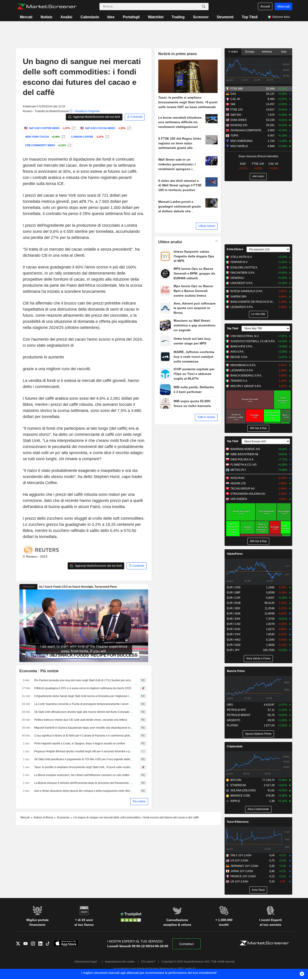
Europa (249, 51)
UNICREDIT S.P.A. (241, 283)
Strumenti (225, 17)
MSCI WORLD (239, 146)
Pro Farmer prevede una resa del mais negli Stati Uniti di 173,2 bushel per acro (82, 680)
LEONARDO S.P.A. (241, 307)
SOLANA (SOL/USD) (243, 790)
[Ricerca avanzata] (204, 6)
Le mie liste (258, 314)
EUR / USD (234, 587)
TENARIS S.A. (239, 380)
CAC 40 (235, 99)
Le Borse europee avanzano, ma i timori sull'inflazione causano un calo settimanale (83, 775)
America (267, 51)
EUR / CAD (234, 624)
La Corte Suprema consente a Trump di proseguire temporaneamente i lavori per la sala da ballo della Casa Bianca (83, 704)
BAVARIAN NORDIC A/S (245, 449)
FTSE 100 (236, 109)
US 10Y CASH (239, 860)
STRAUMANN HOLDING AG (247, 493)
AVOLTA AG (237, 478)
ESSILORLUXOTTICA (243, 267)
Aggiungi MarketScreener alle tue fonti (96, 116)
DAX (233, 93)
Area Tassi (258, 889)
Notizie (46, 17)
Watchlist (155, 17)
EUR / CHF (233, 597)
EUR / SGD (234, 645)
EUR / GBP (233, 592)
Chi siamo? (148, 961)
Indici (234, 51)
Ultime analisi (170, 242)
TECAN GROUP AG (242, 488)
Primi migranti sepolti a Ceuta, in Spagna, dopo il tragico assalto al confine (79, 743)
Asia (283, 51)
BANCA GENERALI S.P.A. (246, 375)
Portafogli (131, 17)
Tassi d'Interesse (238, 821)
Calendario (89, 17)
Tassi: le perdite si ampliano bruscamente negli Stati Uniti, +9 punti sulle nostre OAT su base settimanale (83, 767)
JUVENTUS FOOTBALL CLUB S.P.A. (252, 341)
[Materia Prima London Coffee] (106, 137)
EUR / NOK (234, 613)
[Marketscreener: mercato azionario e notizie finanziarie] (46, 6)
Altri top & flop (258, 428)
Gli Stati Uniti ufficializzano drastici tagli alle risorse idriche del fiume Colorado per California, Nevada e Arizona (83, 711)
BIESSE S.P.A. (239, 357)
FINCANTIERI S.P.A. (242, 272)
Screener (201, 17)
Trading (178, 17)
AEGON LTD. (238, 483)
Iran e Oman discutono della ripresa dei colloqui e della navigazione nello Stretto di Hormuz (83, 790)
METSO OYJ (238, 469)
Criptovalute (235, 746)
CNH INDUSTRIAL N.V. (244, 336)
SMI (232, 104)
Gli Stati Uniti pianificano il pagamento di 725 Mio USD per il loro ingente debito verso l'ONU (83, 759)
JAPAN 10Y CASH (241, 871)
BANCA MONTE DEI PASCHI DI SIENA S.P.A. (253, 301)
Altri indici (258, 176)
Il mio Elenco (235, 249)
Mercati (26, 17)
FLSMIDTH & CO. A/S (243, 464)
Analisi (66, 17)
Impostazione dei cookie (120, 961)
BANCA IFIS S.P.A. (241, 346)
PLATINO (232, 725)
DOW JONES (238, 120)
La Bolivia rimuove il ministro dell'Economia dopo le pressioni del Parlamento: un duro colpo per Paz (83, 783)
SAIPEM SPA (238, 296)
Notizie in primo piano (177, 54)
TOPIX (234, 135)
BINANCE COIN (240, 795)
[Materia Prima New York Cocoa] (62, 137)
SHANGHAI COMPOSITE (245, 130)
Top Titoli (249, 17)
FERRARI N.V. (239, 262)
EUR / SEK (233, 608)
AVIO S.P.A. (237, 351)
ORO (230, 704)
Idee (111, 17)
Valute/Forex (235, 553)
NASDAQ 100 (238, 125)
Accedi (265, 6)
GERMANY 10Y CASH (244, 866)
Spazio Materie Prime (258, 733)
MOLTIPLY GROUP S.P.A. (246, 386)
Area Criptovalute (258, 809)
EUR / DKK (233, 618)
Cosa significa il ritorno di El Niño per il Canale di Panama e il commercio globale (83, 735)
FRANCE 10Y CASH (243, 876)
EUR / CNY (234, 634)
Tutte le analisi (206, 417)
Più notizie (139, 801)
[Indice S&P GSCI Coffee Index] (73, 128)
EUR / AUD (233, 629)
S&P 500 (235, 114)
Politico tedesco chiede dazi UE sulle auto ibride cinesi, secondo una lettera (80, 719)
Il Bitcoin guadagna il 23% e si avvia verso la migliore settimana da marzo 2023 (82, 688)
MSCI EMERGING (241, 141)
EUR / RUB (234, 603)
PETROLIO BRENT (238, 715)
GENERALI (237, 277)
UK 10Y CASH (239, 881)
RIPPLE (235, 801)
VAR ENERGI (238, 499)
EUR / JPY (233, 650)
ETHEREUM (238, 785)
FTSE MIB (236, 88)
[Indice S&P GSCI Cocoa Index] (128, 128)
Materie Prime (236, 671)
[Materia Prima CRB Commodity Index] (69, 145)
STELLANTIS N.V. (241, 257)
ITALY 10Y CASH (240, 855)
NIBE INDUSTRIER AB (244, 454)
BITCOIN (235, 780)
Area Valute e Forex (258, 658)
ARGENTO (233, 720)
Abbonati (283, 6)
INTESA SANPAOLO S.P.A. (246, 291)
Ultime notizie (206, 226)
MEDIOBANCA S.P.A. (243, 365)
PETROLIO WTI (236, 709)
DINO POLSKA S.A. (242, 459)
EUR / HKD (234, 639)
